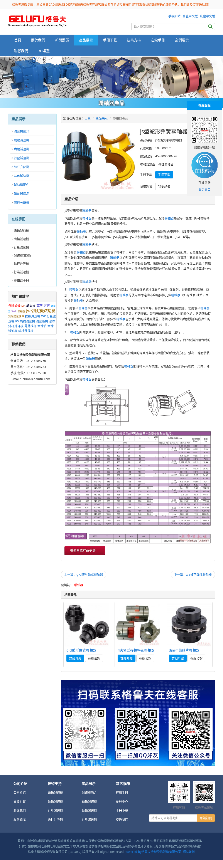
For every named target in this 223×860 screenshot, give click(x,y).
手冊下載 (122, 810)
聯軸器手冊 (21, 280)
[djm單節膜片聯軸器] (189, 625)
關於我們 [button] (38, 40)
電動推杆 (30, 326)
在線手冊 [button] (158, 40)
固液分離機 (21, 202)
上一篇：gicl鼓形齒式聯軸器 (83, 574)
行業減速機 (21, 272)
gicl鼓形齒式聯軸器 (81, 650)
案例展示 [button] (182, 40)
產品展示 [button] (86, 40)
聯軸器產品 (21, 193)
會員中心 (122, 801)
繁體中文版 (207, 16)
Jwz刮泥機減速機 (41, 310)
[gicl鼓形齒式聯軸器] (86, 625)
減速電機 (42, 321)
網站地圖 (189, 852)
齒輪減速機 (21, 149)
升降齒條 (14, 306)
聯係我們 (21, 51)
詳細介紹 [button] (75, 658)
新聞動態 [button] (62, 40)
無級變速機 (14, 316)
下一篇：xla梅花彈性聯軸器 (193, 574)
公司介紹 (20, 792)
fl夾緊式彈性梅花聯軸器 (136, 650)
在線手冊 (122, 792)
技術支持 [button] (134, 40)
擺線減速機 (32, 316)
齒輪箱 (42, 326)
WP (43, 316)
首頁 (17, 40)
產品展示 (102, 118)
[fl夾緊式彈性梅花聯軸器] (138, 625)
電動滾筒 (43, 305)
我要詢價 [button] (164, 186)
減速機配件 (21, 185)
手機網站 (174, 16)
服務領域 (20, 819)
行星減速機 (21, 158)
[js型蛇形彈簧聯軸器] (37, 20)
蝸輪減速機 (21, 140)
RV (17, 321)
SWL (14, 311)
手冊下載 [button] (110, 40)
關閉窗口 (204, 189)
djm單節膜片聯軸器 (184, 650)
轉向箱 (30, 306)
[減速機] (111, 77)
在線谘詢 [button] (94, 658)
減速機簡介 (21, 131)
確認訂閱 (206, 818)
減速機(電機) (22, 255)
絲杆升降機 (21, 167)
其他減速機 (21, 176)
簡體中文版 (190, 16)
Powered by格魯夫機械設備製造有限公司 (153, 852)
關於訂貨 (20, 801)
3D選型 (44, 51)
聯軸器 (21, 311)
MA (23, 306)
